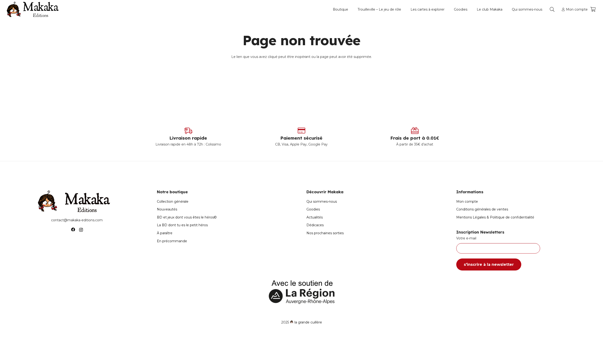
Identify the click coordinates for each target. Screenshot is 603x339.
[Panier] (593, 9)
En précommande (172, 241)
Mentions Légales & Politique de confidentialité (495, 217)
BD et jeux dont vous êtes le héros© (187, 217)
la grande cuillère (308, 322)
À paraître (164, 233)
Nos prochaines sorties (325, 233)
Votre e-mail (466, 238)
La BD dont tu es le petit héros (182, 225)
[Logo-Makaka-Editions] (34, 9)
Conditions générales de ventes (482, 209)
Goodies (313, 209)
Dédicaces (315, 225)
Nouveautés (167, 209)
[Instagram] (81, 230)
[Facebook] (73, 230)
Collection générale (172, 201)
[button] (350, 9)
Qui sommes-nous (321, 201)
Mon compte (467, 201)
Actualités (314, 217)
